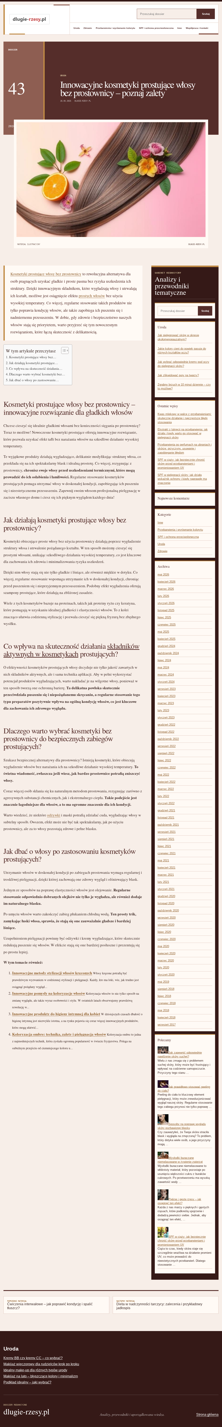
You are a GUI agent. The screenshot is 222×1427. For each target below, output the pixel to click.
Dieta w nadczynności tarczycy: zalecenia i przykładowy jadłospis (159, 1305)
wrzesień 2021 (167, 831)
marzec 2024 (166, 674)
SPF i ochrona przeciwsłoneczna (156, 28)
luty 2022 (163, 796)
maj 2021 (163, 860)
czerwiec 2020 (167, 939)
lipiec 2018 (164, 996)
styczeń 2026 (166, 603)
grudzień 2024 (166, 646)
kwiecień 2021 (166, 867)
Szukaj (206, 14)
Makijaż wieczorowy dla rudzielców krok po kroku (41, 1364)
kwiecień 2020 (166, 953)
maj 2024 (163, 667)
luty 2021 (163, 882)
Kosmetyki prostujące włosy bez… (32, 357)
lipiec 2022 (164, 760)
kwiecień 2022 (166, 781)
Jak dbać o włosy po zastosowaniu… (34, 380)
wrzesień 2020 (167, 917)
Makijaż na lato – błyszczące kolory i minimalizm (40, 1376)
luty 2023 (163, 710)
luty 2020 (163, 967)
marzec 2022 (166, 789)
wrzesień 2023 (167, 689)
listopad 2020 (166, 903)
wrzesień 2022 (167, 746)
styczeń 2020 (166, 974)
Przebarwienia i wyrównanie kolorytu (115, 28)
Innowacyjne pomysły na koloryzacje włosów (48, 993)
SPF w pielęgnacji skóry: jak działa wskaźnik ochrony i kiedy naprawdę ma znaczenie (182, 479)
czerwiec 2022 (167, 767)
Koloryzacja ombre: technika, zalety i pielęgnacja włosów (59, 1034)
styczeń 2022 (166, 803)
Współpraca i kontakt (197, 28)
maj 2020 (163, 946)
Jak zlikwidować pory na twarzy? (178, 375)
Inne (179, 28)
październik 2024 (168, 653)
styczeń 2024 (166, 681)
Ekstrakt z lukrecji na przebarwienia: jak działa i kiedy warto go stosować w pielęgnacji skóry (183, 433)
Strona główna (207, 1414)
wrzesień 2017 (167, 1024)
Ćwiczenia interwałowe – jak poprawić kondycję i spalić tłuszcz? (50, 1305)
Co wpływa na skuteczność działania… (35, 368)
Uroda (76, 28)
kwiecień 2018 (166, 1017)
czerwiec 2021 (167, 853)
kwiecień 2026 (166, 581)
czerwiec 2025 (167, 624)
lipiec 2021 (164, 846)
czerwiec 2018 (167, 1003)
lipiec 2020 (164, 932)
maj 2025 (163, 631)
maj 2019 (163, 981)
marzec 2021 (166, 874)
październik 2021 (168, 824)
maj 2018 (163, 1010)
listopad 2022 (166, 731)
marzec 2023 (166, 703)
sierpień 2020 (166, 924)
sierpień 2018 (166, 989)
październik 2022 (168, 739)
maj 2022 (163, 774)
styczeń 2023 (166, 717)
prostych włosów (92, 295)
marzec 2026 (166, 588)
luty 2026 (163, 596)
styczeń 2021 (166, 889)
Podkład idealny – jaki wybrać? (27, 1382)
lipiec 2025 (164, 617)
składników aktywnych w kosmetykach (71, 650)
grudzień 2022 (166, 724)
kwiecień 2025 (166, 639)
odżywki (53, 814)
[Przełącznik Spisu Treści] (63, 350)
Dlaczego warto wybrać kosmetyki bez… (37, 374)
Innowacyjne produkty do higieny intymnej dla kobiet (56, 1014)
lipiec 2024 (164, 660)
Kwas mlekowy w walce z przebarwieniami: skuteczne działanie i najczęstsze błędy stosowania (185, 418)
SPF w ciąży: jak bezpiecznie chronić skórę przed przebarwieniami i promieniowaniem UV (181, 463)
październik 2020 (168, 910)
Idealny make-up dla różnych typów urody (35, 1370)
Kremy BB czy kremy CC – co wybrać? (33, 1358)
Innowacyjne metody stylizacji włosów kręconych (52, 973)
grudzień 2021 (166, 810)
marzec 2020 (166, 960)
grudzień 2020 (166, 896)
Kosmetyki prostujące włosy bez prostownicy (45, 273)
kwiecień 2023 (166, 696)
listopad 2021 (166, 817)
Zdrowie (87, 28)
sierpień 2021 (166, 839)
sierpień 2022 (166, 753)
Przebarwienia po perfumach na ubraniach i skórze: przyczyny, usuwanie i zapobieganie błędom (185, 448)
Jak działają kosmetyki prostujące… (33, 363)
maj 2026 (163, 574)
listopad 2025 (166, 610)
